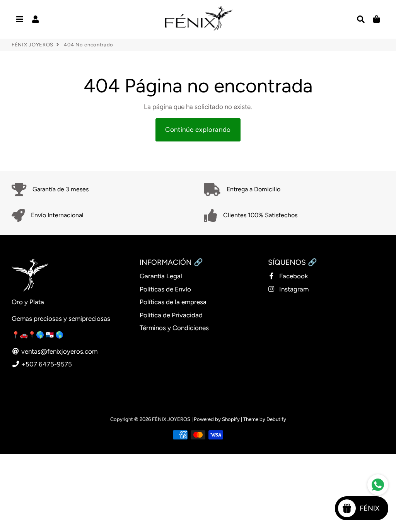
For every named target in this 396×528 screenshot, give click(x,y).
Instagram (293, 289)
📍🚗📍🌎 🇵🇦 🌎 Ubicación (53, 335)
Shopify (231, 419)
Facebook (293, 276)
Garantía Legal (161, 276)
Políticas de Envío (165, 289)
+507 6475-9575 (46, 364)
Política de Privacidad (171, 315)
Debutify (276, 419)
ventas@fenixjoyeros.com (58, 351)
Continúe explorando (198, 129)
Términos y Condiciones (174, 328)
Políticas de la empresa (173, 302)
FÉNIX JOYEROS (32, 45)
